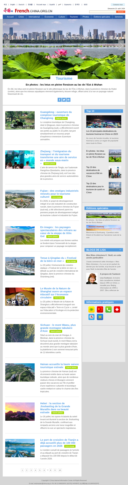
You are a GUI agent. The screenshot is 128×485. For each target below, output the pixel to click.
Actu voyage (56, 197)
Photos (86, 17)
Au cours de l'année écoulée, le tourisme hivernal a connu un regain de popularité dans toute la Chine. (102, 140)
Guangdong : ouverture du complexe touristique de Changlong (56, 115)
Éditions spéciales (102, 17)
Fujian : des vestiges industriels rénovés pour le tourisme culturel (59, 193)
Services (119, 17)
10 (60, 470)
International (34, 17)
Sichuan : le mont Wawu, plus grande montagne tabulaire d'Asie (58, 328)
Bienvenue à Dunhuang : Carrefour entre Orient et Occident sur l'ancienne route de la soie (103, 234)
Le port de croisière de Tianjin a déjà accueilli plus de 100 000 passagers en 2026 (59, 442)
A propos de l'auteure (110, 274)
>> (120, 111)
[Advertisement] (103, 343)
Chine (21, 17)
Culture (61, 17)
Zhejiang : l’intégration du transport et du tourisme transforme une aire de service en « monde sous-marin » (58, 157)
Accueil (10, 17)
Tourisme (74, 17)
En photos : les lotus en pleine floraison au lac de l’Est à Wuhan (64, 84)
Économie (49, 17)
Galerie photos (61, 118)
